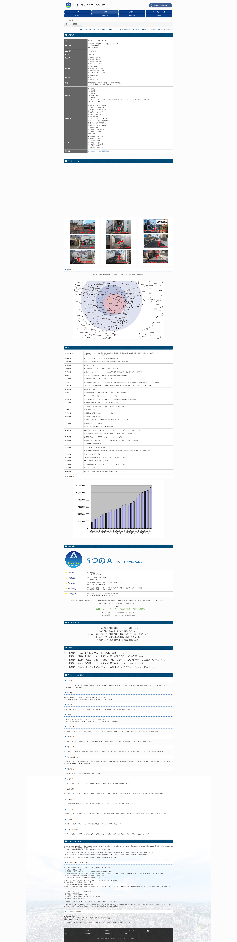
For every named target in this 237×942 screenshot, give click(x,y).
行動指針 (137, 29)
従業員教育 (132, 16)
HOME (78, 12)
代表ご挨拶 (105, 16)
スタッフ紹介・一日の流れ (159, 12)
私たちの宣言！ (126, 29)
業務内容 (77, 16)
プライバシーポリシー (167, 29)
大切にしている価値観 (150, 29)
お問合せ (159, 16)
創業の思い (114, 29)
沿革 (105, 29)
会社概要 (104, 12)
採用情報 (131, 12)
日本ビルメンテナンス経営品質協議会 (98, 151)
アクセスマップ (96, 29)
